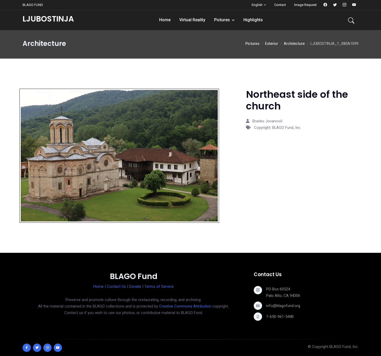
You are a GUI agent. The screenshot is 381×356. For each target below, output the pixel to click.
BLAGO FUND (33, 5)
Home (165, 19)
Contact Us (116, 286)
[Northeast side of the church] (119, 155)
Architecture (294, 43)
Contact (280, 5)
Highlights (253, 19)
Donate (135, 286)
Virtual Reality (192, 19)
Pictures (222, 19)
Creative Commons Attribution (185, 306)
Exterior (271, 43)
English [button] (257, 5)
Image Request (305, 5)
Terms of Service (159, 286)
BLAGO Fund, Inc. (343, 346)
